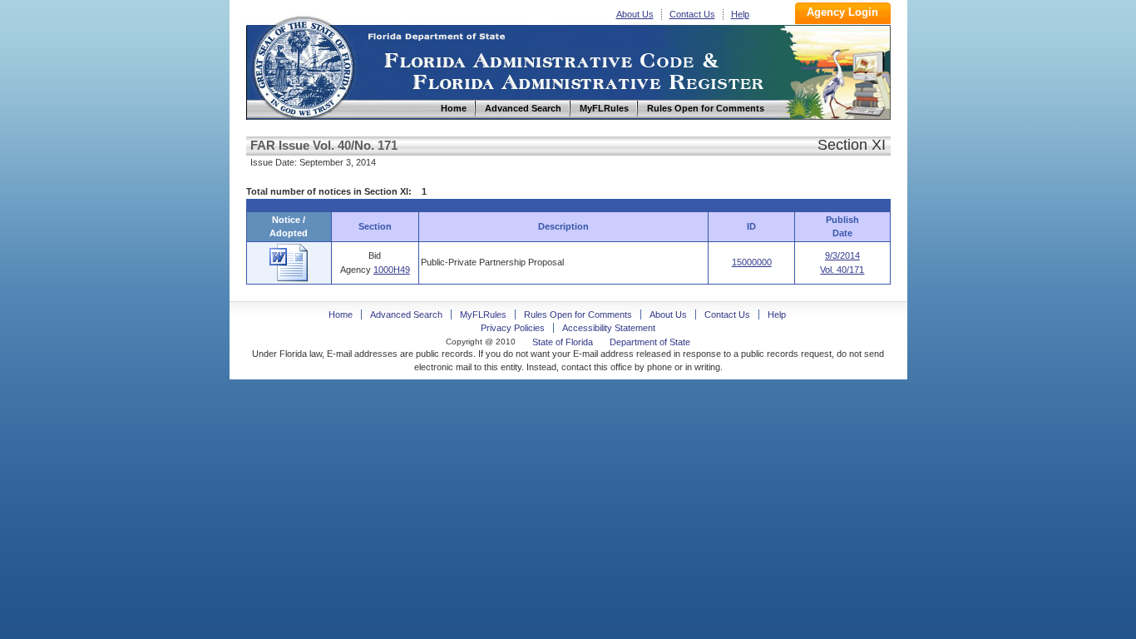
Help (740, 14)
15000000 (752, 262)
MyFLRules (483, 315)
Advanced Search (406, 315)
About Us (635, 14)
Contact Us (692, 14)
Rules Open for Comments (578, 315)
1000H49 (391, 270)
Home (302, 65)
